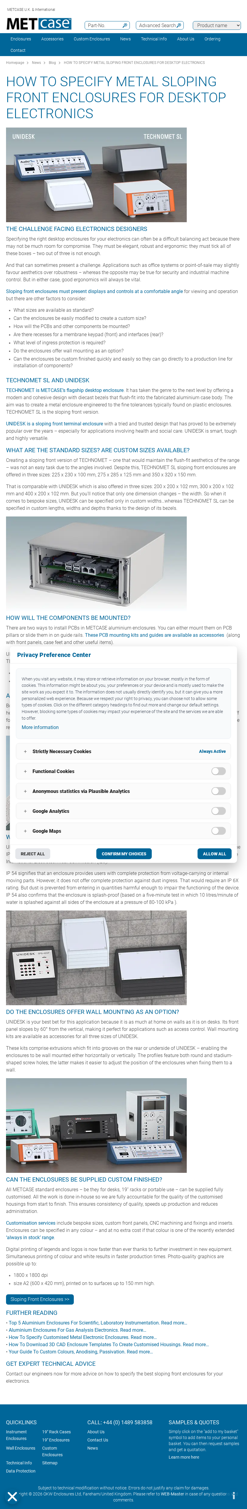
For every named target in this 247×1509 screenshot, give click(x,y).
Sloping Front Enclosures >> (40, 1299)
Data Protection (21, 1471)
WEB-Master (172, 1494)
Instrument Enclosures (16, 1435)
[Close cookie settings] (12, 1496)
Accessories (52, 38)
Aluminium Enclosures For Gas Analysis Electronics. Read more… (77, 1330)
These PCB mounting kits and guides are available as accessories (154, 635)
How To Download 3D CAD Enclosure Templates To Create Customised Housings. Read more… (109, 1344)
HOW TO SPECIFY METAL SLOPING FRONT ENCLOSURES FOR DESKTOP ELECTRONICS (134, 63)
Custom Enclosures (92, 38)
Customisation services (30, 1223)
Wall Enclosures (20, 1448)
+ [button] (25, 751)
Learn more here (184, 1457)
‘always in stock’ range (30, 1237)
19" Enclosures (56, 1440)
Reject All (33, 853)
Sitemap (50, 1462)
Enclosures (21, 38)
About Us (96, 1431)
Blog (52, 63)
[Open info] (233, 1495)
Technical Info (19, 1462)
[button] (12, 1496)
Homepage (15, 63)
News (125, 38)
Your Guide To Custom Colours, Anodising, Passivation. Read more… (81, 1352)
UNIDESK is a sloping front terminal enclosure (54, 424)
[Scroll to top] (215, 1495)
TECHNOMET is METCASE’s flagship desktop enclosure (65, 390)
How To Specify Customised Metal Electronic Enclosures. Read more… (83, 1337)
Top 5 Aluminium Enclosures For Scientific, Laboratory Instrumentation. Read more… (98, 1323)
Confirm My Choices (124, 853)
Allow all (214, 853)
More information (40, 727)
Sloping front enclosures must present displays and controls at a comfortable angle (94, 291)
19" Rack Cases (56, 1431)
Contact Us (97, 1440)
